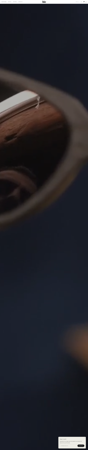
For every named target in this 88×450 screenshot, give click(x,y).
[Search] (81, 1)
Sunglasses (4, 1)
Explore (15, 1)
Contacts (20, 1)
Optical (9, 1)
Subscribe (81, 445)
